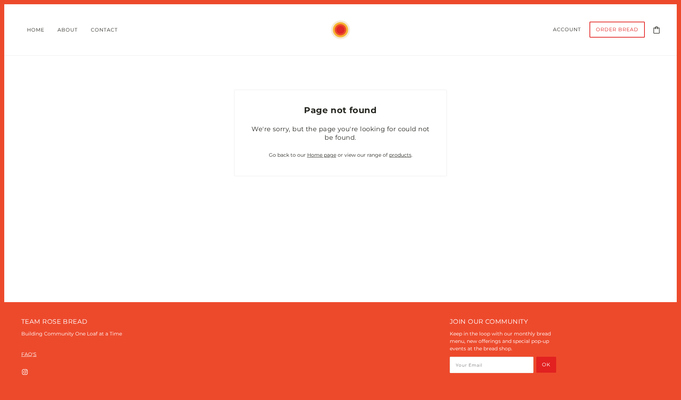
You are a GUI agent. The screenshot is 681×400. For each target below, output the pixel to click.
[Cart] (656, 29)
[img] (24, 371)
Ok (546, 364)
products (400, 155)
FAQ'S (29, 354)
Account (567, 29)
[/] (340, 29)
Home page (321, 155)
